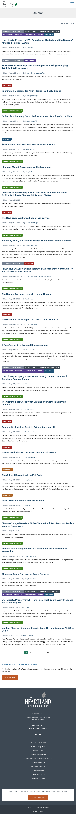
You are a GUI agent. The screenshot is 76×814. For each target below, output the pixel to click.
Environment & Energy (12, 111)
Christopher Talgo (31, 96)
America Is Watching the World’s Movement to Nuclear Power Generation (34, 550)
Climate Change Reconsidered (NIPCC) (38, 758)
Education (7, 470)
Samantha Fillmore (44, 276)
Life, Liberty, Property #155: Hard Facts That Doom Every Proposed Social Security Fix (37, 601)
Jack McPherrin (41, 73)
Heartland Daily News (38, 747)
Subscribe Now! (9, 677)
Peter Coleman (28, 635)
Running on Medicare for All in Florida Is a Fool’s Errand (31, 91)
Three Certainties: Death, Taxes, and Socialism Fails (29, 452)
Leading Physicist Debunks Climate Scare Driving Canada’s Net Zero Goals (38, 629)
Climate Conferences (38, 762)
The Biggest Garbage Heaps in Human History (26, 294)
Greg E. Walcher (30, 172)
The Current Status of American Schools (23, 501)
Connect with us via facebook (31, 735)
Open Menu (72, 4)
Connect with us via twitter (36, 735)
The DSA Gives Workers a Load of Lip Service (26, 218)
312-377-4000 (38, 726)
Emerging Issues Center (13, 31)
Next (48, 652)
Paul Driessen (29, 299)
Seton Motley (30, 149)
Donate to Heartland (38, 797)
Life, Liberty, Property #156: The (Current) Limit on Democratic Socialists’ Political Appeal (35, 377)
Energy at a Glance (38, 774)
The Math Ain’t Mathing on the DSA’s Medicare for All (30, 319)
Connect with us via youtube (40, 735)
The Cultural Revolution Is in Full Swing (22, 475)
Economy (49, 34)
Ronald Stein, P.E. (31, 121)
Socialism (7, 85)
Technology (30, 60)
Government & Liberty (34, 34)
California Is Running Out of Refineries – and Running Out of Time (37, 116)
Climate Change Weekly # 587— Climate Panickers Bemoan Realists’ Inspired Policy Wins (38, 524)
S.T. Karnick (29, 48)
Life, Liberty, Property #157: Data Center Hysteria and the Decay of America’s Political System (37, 41)
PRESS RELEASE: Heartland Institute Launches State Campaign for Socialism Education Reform (37, 270)
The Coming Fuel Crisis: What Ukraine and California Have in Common (34, 403)
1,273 (41, 652)
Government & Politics (12, 34)
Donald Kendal (30, 73)
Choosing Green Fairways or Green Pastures (25, 574)
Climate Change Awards (38, 755)
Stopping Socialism (38, 778)
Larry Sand (28, 480)
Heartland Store (38, 751)
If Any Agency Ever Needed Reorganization (25, 345)
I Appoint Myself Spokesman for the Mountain (26, 167)
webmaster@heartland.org (38, 728)
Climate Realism (38, 770)
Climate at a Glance (38, 766)
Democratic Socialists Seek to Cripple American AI (28, 427)
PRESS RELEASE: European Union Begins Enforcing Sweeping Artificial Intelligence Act (35, 67)
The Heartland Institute (10, 4)
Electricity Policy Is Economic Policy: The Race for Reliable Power (36, 240)
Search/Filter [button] (65, 23)
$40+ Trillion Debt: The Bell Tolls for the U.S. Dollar (29, 144)
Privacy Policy (38, 811)
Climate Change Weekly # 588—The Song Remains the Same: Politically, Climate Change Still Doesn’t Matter (34, 194)
